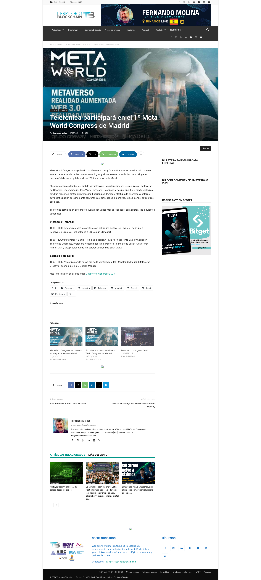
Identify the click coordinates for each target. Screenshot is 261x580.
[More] (141, 154)
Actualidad (56, 30)
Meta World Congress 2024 (134, 350)
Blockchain (73, 30)
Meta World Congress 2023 (100, 273)
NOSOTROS (175, 30)
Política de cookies (149, 572)
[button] (207, 30)
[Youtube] (209, 2)
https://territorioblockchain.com (83, 425)
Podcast (145, 30)
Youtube (159, 30)
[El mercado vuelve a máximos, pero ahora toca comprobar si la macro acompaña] (138, 473)
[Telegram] (199, 2)
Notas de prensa (112, 30)
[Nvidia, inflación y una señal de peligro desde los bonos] (66, 473)
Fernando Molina (60, 133)
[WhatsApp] (85, 385)
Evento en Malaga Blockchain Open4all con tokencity (134, 405)
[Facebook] (179, 2)
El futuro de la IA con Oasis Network (68, 403)
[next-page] (56, 505)
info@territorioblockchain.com (121, 561)
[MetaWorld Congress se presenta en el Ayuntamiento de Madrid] (66, 336)
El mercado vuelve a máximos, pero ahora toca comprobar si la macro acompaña (137, 490)
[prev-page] (52, 505)
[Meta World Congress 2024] (137, 336)
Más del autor (98, 454)
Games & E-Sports (93, 30)
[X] (204, 2)
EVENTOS (61, 44)
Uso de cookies (132, 572)
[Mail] (194, 2)
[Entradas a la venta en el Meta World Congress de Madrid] (101, 336)
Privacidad (164, 572)
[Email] (99, 385)
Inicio (52, 44)
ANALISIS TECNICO (130, 483)
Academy (131, 30)
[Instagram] (184, 2)
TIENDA (197, 572)
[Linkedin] (189, 2)
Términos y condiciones (182, 572)
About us (207, 572)
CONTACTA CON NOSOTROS (111, 572)
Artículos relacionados (67, 454)
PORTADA (63, 111)
